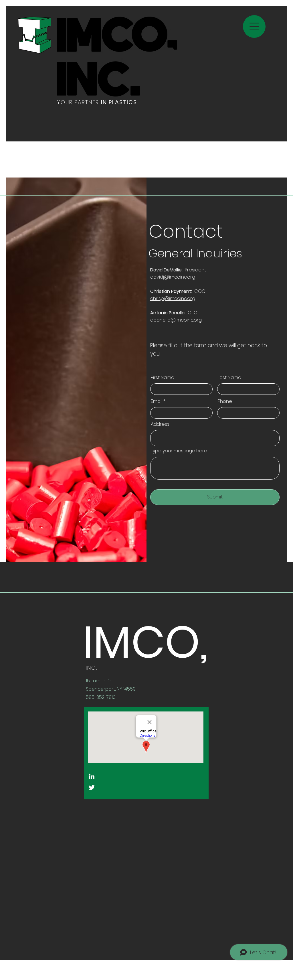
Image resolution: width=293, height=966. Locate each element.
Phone (225, 401)
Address (160, 424)
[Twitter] (92, 787)
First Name (162, 377)
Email (156, 401)
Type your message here (179, 451)
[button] (254, 26)
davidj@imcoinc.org (172, 277)
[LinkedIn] (92, 776)
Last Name (229, 377)
